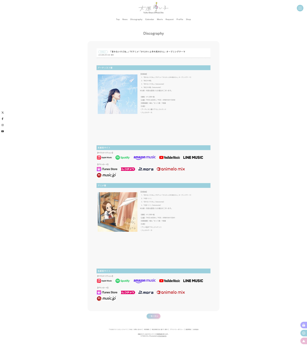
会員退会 (196, 329)
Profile (180, 19)
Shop (188, 19)
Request (170, 19)
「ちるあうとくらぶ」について (117, 329)
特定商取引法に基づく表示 (160, 329)
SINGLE (103, 51)
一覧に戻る (153, 316)
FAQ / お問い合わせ (135, 329)
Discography (136, 19)
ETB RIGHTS (162, 336)
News (125, 19)
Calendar (149, 19)
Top (118, 19)
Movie (160, 19)
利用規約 (146, 329)
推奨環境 (188, 329)
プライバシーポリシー (176, 329)
